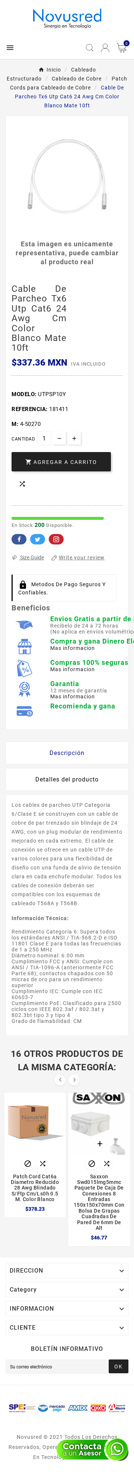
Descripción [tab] (67, 752)
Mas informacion (72, 648)
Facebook (19, 539)
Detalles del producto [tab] (67, 779)
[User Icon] (105, 48)
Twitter (37, 539)
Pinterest (56, 539)
